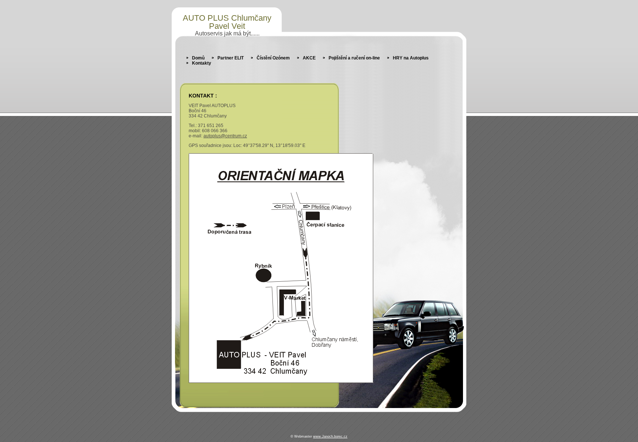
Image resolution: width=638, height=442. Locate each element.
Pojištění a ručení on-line (354, 58)
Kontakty (201, 63)
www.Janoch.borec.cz (330, 436)
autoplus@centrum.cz (225, 135)
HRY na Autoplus (411, 58)
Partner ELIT (230, 58)
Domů (198, 58)
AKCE (309, 58)
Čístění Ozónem (273, 58)
